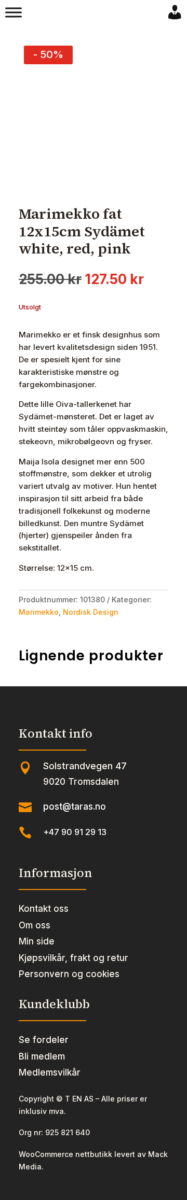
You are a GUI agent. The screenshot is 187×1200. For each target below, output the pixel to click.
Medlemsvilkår (50, 1072)
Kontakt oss (44, 908)
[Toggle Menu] (13, 12)
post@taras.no (74, 806)
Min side (37, 941)
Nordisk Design (90, 612)
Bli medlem (42, 1056)
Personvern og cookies (69, 974)
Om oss (34, 925)
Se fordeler (44, 1040)
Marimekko (39, 612)
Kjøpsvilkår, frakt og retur (73, 958)
